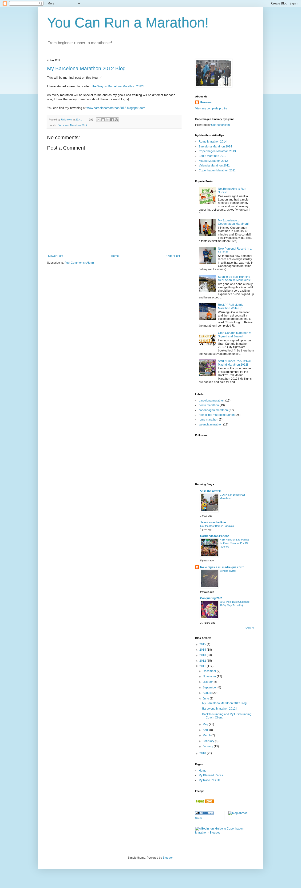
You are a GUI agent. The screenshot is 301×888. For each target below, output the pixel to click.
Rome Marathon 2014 (213, 141)
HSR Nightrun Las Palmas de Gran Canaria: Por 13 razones (235, 543)
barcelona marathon (212, 400)
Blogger (168, 857)
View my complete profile (211, 108)
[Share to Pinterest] (116, 119)
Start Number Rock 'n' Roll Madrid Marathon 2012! (234, 362)
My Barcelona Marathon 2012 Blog (86, 68)
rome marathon (208, 419)
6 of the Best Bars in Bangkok (217, 526)
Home (115, 256)
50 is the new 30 (211, 491)
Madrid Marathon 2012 (213, 160)
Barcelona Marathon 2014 (215, 146)
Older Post (173, 256)
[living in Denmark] (204, 802)
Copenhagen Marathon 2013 (217, 151)
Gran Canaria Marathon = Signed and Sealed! (234, 334)
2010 (203, 753)
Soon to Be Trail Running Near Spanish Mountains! (234, 278)
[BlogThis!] (103, 119)
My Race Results (209, 780)
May (206, 724)
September (210, 687)
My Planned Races (211, 775)
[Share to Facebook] (112, 119)
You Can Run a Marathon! (128, 23)
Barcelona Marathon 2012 (72, 125)
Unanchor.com (220, 125)
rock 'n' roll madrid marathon (217, 415)
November (210, 676)
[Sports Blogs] (204, 813)
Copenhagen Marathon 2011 (217, 170)
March (207, 735)
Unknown (206, 102)
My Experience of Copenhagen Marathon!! (233, 222)
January (208, 746)
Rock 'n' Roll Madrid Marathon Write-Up (230, 306)
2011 (203, 666)
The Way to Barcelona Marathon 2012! (117, 86)
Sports (198, 818)
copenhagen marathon (213, 410)
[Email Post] (91, 119)
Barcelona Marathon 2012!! (219, 708)
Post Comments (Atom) (79, 262)
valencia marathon (210, 424)
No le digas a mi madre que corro (222, 567)
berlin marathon (209, 405)
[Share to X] (107, 119)
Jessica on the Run (213, 522)
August (207, 693)
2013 (203, 655)
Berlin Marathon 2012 (212, 156)
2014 (203, 649)
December (210, 671)
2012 (203, 660)
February (209, 741)
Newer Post (55, 256)
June (206, 698)
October (208, 681)
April (206, 730)
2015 (203, 644)
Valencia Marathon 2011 (214, 165)
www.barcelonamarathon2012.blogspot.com (116, 108)
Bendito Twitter (228, 570)
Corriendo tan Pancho (214, 536)
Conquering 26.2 (211, 598)
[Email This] (98, 119)
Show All (250, 628)
